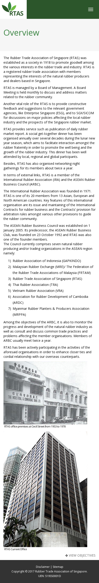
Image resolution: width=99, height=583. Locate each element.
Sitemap (58, 567)
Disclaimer (43, 567)
